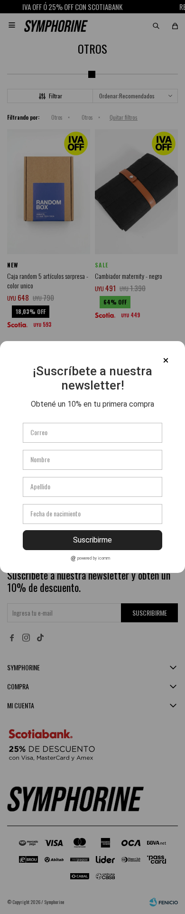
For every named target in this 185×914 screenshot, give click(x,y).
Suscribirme (92, 539)
